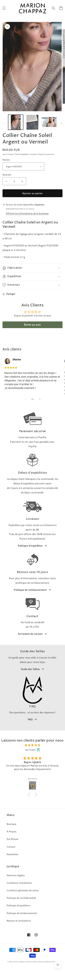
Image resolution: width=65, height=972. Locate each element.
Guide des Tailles (30, 669)
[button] (4, 8)
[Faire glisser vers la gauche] (3, 123)
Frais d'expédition (22, 154)
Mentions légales (16, 875)
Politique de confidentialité (21, 897)
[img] (32, 745)
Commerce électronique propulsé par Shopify (42, 961)
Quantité (6, 174)
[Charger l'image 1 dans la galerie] (15, 122)
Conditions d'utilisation (19, 882)
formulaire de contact (30, 633)
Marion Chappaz (19, 961)
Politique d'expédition (30, 545)
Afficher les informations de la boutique (27, 213)
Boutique (11, 823)
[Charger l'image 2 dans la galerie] (32, 122)
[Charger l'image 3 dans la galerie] (49, 122)
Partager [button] (10, 293)
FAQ (30, 719)
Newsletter (12, 854)
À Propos (11, 831)
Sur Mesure (12, 839)
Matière (6, 159)
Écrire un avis (32, 324)
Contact (11, 846)
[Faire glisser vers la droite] (61, 123)
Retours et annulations (19, 920)
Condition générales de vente (22, 890)
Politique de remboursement (30, 589)
